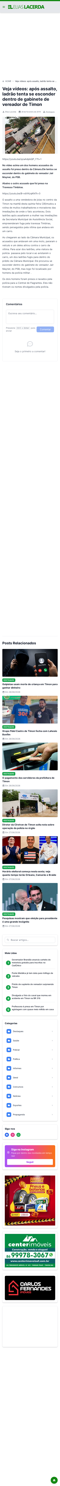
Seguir (30, 1162)
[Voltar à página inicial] (54, 1480)
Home (8, 81)
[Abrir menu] (3, 6)
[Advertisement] (30, 45)
